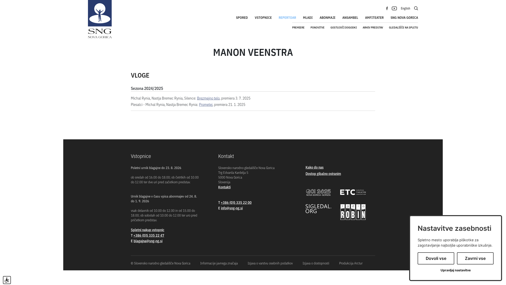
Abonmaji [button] (327, 17)
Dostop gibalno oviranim (323, 173)
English (405, 8)
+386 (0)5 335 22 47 (148, 235)
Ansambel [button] (350, 17)
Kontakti (224, 186)
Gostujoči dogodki (343, 27)
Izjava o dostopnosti (316, 263)
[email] (148, 240)
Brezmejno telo (208, 98)
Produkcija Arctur (351, 263)
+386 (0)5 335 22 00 (236, 202)
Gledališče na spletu (403, 27)
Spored (242, 17)
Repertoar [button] (287, 17)
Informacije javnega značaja (219, 263)
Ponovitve (318, 27)
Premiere (298, 27)
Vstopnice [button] (263, 17)
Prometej (205, 104)
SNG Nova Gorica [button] (404, 17)
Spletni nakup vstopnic (147, 229)
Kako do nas (315, 167)
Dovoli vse (436, 258)
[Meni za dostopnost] (7, 280)
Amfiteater (374, 17)
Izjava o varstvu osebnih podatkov (270, 263)
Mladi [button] (308, 17)
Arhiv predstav (373, 27)
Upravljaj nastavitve (456, 270)
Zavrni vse (475, 258)
